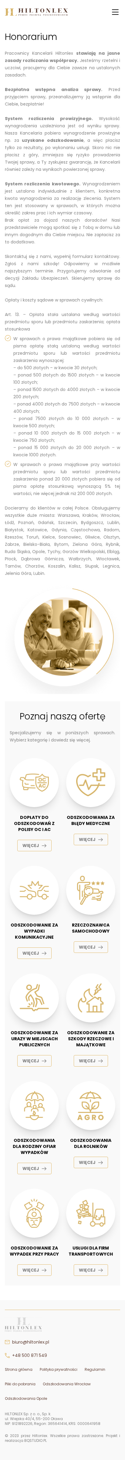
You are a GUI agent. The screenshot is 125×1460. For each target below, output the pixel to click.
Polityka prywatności (58, 1369)
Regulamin (95, 1369)
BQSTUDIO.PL (35, 1440)
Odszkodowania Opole (26, 1398)
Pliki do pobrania (20, 1384)
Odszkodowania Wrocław (67, 1384)
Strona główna (18, 1369)
